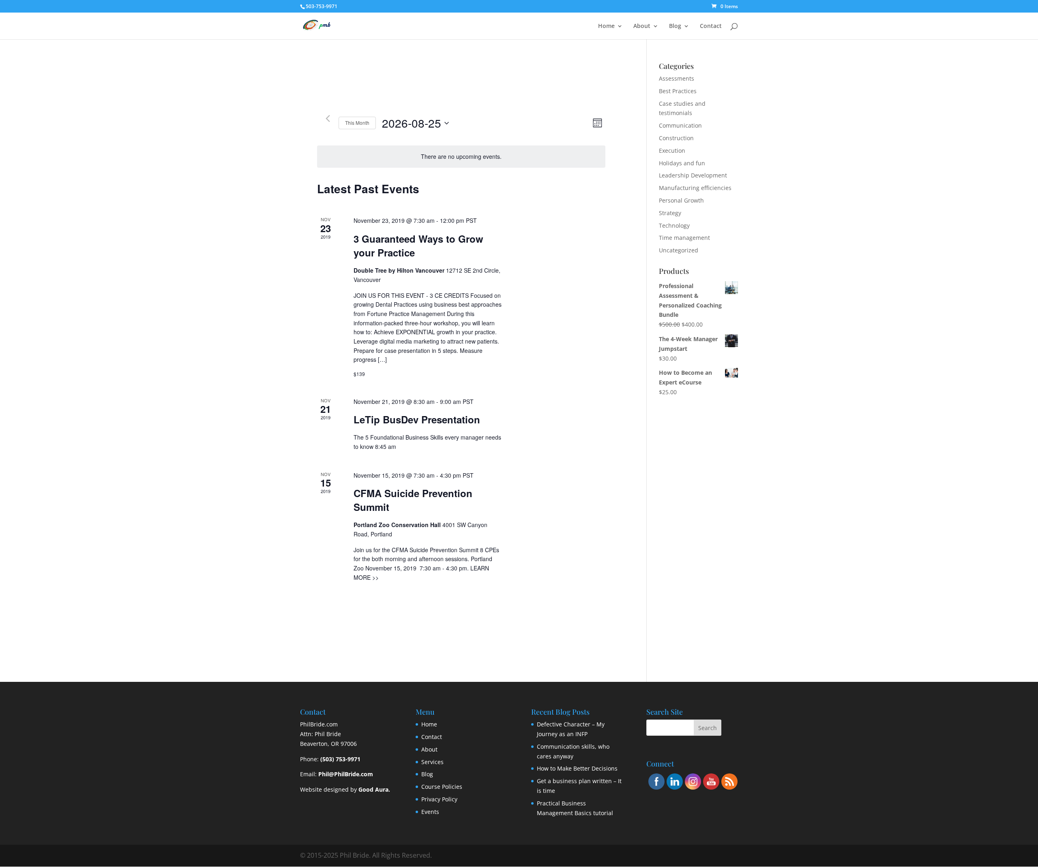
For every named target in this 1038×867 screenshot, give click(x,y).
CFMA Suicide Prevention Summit (413, 500)
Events (430, 812)
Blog (675, 26)
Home (606, 26)
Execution (672, 150)
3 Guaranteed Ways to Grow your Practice (418, 245)
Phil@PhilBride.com (345, 774)
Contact (711, 26)
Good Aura (373, 789)
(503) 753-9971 (340, 759)
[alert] (461, 156)
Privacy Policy (439, 799)
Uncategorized (678, 250)
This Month (357, 122)
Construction (676, 138)
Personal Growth (681, 200)
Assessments (676, 78)
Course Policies (441, 786)
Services (432, 762)
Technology (674, 225)
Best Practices (678, 91)
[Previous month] (327, 118)
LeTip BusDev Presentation (417, 419)
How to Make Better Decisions (577, 768)
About (641, 26)
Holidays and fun (682, 163)
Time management (684, 237)
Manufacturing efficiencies (695, 188)
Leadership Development (693, 175)
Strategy (670, 213)
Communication (680, 125)
